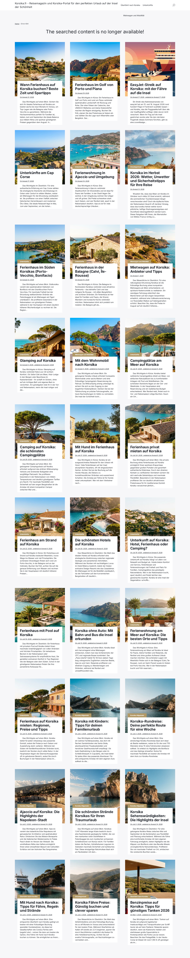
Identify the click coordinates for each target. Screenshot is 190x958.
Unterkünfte (148, 5)
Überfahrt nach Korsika (130, 5)
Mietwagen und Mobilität (133, 15)
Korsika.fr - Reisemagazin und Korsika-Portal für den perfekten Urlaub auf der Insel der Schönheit (66, 5)
